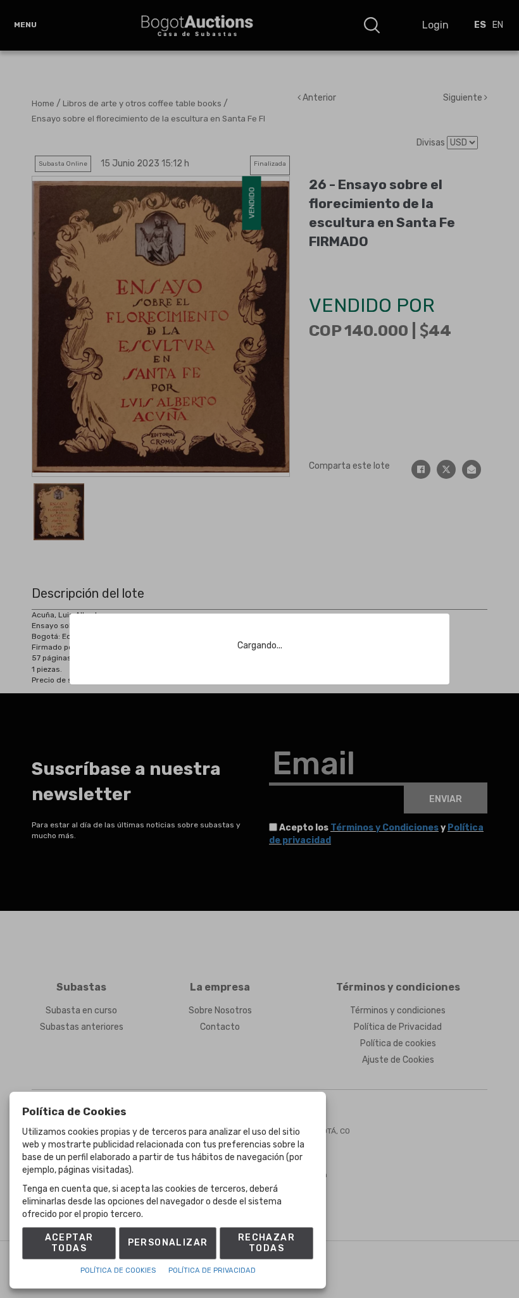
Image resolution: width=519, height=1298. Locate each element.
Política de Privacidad (212, 1270)
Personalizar (168, 1242)
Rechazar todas (266, 1243)
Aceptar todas (69, 1243)
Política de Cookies (118, 1270)
